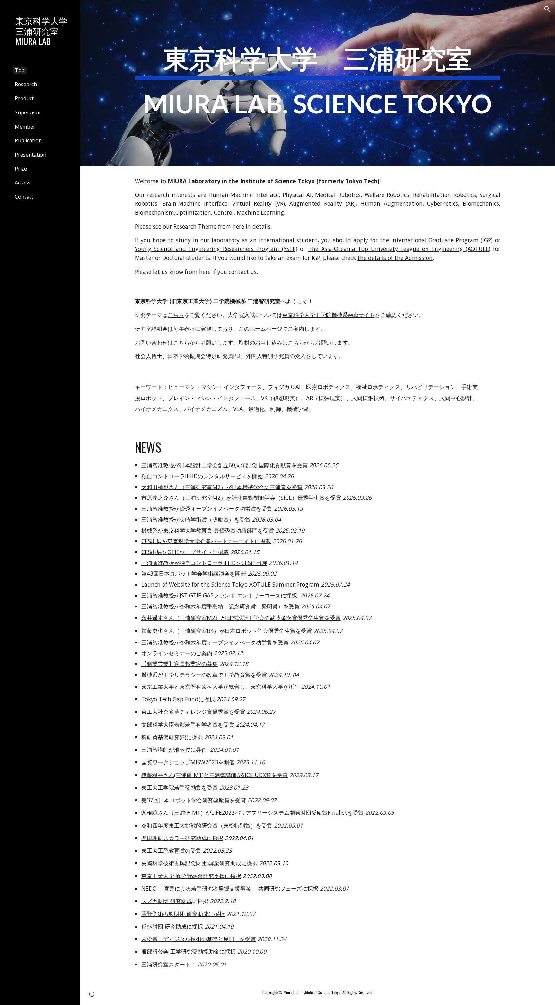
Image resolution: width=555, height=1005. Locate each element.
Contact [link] (24, 196)
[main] (317, 83)
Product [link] (24, 98)
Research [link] (26, 84)
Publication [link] (28, 140)
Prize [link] (21, 168)
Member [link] (25, 126)
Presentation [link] (30, 154)
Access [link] (23, 182)
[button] (547, 9)
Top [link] (20, 70)
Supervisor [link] (28, 112)
